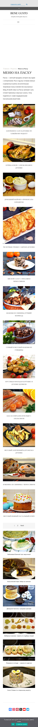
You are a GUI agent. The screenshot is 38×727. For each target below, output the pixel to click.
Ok (13, 724)
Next (22, 525)
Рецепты (14, 69)
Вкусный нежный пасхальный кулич (18, 516)
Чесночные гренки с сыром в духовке (19, 247)
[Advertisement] (19, 44)
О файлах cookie (22, 724)
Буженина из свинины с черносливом (19, 484)
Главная (6, 69)
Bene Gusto (19, 13)
